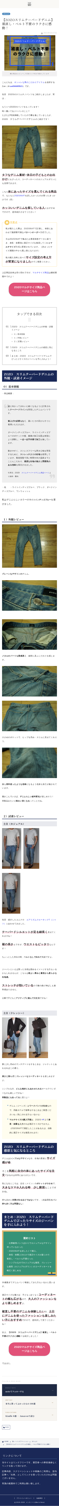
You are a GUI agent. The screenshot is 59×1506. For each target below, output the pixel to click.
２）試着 (21, 341)
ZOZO (7, 1427)
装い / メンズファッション (20, 1441)
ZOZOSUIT (19, 195)
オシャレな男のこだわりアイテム (29, 82)
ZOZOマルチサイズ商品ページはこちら (29, 289)
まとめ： (32, 357)
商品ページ (36, 473)
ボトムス (6, 14)
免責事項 (39, 1498)
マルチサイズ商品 (41, 272)
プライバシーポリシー (24, 1498)
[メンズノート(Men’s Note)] (29, 5)
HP (43, 1120)
